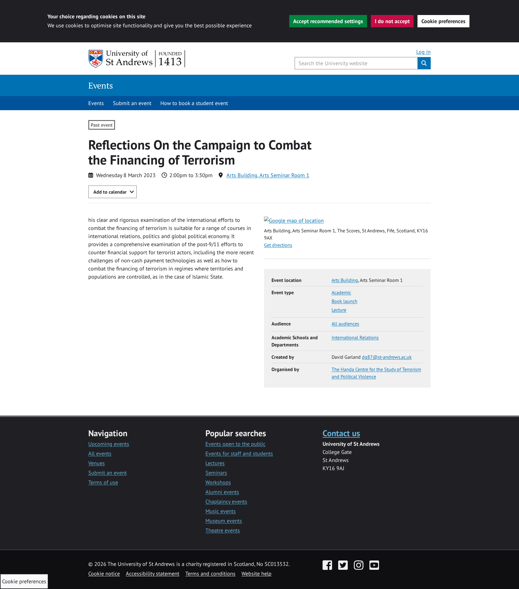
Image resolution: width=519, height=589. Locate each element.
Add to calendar (110, 192)
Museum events (223, 520)
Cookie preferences (443, 21)
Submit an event (132, 103)
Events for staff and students (239, 453)
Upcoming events (108, 443)
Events (100, 85)
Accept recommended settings (328, 21)
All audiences (345, 324)
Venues (96, 463)
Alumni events (222, 491)
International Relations (355, 337)
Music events (220, 511)
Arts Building (345, 280)
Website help (256, 573)
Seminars (216, 472)
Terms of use (103, 482)
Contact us (341, 433)
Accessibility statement (152, 573)
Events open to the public (235, 443)
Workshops (218, 482)
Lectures (215, 463)
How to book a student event (194, 103)
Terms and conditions (210, 573)
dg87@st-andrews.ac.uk (387, 357)
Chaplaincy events (226, 501)
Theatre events (222, 530)
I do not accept (392, 21)
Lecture (339, 310)
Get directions (278, 245)
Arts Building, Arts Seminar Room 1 (267, 175)
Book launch (344, 301)
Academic (341, 292)
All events (99, 453)
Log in (423, 51)
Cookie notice (104, 573)
